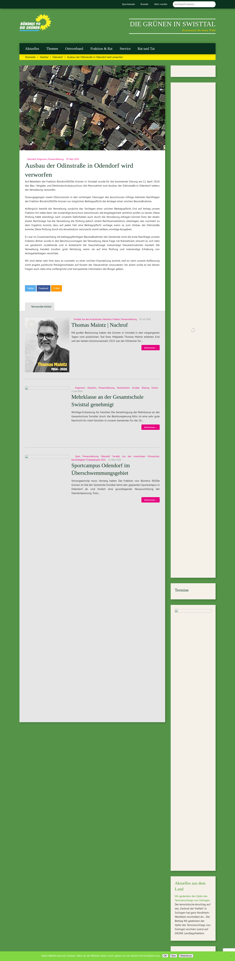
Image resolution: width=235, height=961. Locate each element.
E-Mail (56, 288)
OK (165, 955)
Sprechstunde (128, 4)
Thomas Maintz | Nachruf (99, 325)
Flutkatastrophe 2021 (96, 459)
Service (125, 49)
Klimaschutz (153, 456)
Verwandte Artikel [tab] (41, 306)
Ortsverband (74, 49)
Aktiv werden (160, 4)
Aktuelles (32, 49)
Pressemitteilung (56, 159)
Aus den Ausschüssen (92, 319)
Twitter (30, 288)
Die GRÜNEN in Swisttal (173, 24)
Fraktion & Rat (101, 49)
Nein (173, 955)
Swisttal (44, 57)
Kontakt (144, 4)
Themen (52, 49)
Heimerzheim (123, 387)
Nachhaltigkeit (78, 459)
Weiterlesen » (150, 347)
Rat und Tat (146, 49)
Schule (154, 387)
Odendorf (57, 57)
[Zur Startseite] (35, 30)
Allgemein (42, 159)
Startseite (30, 57)
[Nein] (230, 956)
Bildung (145, 387)
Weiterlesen (186, 955)
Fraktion (116, 319)
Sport (77, 456)
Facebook (43, 288)
